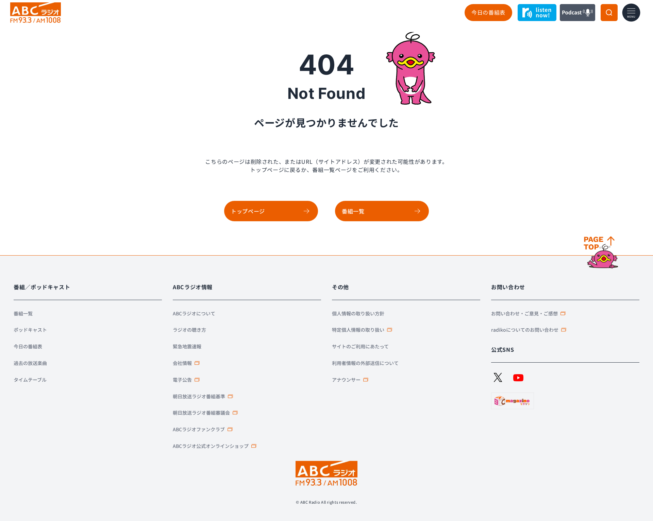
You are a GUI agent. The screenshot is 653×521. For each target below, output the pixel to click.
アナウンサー (346, 379)
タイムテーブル (30, 379)
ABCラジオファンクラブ (199, 429)
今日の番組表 (488, 12)
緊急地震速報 (187, 346)
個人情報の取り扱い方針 (358, 313)
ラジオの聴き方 (189, 329)
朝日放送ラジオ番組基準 (199, 396)
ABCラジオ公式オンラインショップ (211, 445)
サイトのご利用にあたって (360, 346)
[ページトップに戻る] (601, 253)
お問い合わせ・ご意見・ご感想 (524, 313)
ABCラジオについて (194, 313)
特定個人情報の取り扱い (358, 329)
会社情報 (182, 363)
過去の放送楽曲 (30, 363)
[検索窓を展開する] (609, 12)
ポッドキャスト (30, 329)
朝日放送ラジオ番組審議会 (201, 412)
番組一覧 (23, 313)
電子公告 (182, 379)
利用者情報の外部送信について (365, 363)
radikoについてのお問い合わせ (524, 329)
